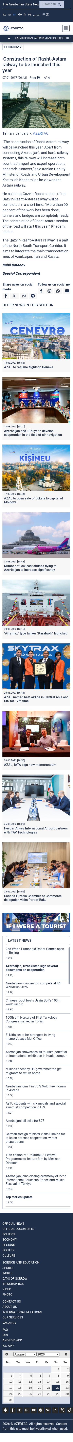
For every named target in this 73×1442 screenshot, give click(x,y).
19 (30, 1387)
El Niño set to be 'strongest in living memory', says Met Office (30, 1037)
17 (11, 1387)
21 (48, 1387)
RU (9, 14)
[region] (38, 1078)
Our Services (12, 1317)
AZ (4, 14)
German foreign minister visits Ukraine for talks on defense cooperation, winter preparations (35, 1138)
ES (29, 14)
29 (57, 1394)
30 (67, 1394)
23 (67, 1387)
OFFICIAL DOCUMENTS (18, 1229)
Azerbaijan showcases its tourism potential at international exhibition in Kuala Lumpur (36, 1054)
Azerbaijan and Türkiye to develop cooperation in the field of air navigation (33, 433)
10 (11, 1381)
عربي (36, 14)
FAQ (5, 1330)
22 (57, 1387)
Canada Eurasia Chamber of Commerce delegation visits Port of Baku (33, 898)
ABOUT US (9, 1307)
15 (57, 1381)
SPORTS (7, 1268)
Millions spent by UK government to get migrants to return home (33, 1071)
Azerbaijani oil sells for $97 (25, 1121)
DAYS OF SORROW (14, 1278)
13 (39, 1381)
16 (67, 1381)
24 (11, 1394)
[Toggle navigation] (65, 28)
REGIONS (8, 1245)
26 (30, 1394)
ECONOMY (13, 47)
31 (11, 1400)
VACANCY (9, 1323)
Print (33, 77)
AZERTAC (41, 133)
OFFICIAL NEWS (13, 1223)
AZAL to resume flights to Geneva (28, 367)
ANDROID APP (12, 1340)
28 (48, 1394)
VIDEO (6, 1289)
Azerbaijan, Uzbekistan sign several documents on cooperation (32, 968)
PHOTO (7, 1294)
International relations (22, 1312)
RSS (5, 1335)
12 (30, 1381)
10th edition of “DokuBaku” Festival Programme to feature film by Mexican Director (33, 1159)
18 (19, 1387)
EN (14, 14)
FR (25, 14)
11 (19, 1381)
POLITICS (8, 1234)
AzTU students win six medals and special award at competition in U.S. (36, 1105)
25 (19, 1394)
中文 (45, 14)
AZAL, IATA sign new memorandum (30, 765)
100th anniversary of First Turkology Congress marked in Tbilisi (31, 1019)
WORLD (7, 1273)
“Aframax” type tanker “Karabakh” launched (35, 633)
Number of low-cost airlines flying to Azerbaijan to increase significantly (30, 568)
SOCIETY (8, 1250)
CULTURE (8, 1255)
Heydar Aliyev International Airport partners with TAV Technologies (36, 830)
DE (20, 14)
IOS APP (8, 1346)
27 (39, 1394)
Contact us (11, 1301)
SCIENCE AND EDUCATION (20, 1262)
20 (39, 1387)
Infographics (13, 1284)
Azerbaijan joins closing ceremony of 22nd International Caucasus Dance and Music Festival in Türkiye (36, 1180)
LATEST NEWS (20, 940)
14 (48, 1381)
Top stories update (19, 1197)
